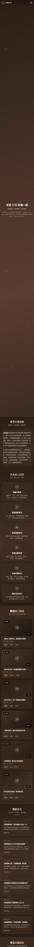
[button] (17, 627)
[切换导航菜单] (31, 2)
